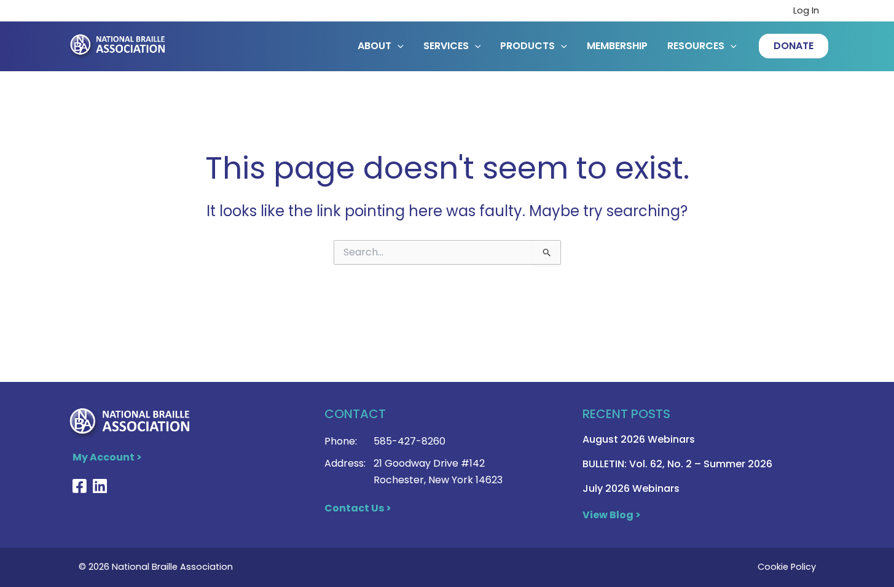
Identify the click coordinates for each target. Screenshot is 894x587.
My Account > (107, 457)
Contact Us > (357, 508)
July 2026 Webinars (631, 488)
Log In (806, 10)
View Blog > (611, 515)
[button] (793, 46)
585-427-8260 (409, 441)
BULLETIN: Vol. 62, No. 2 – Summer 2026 (677, 464)
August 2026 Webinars (638, 439)
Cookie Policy (787, 567)
